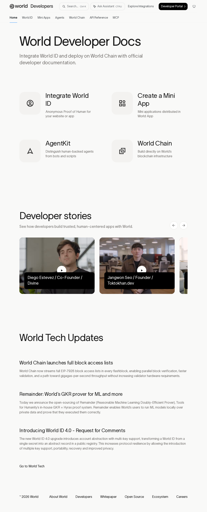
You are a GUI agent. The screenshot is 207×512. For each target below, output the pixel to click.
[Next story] (184, 225)
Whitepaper (108, 496)
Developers (83, 496)
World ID (27, 17)
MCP (116, 17)
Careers (182, 496)
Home (13, 17)
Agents (59, 17)
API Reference (99, 17)
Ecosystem (160, 496)
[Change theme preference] (194, 6)
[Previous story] (174, 225)
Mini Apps (44, 17)
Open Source (134, 496)
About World (58, 496)
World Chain (77, 17)
